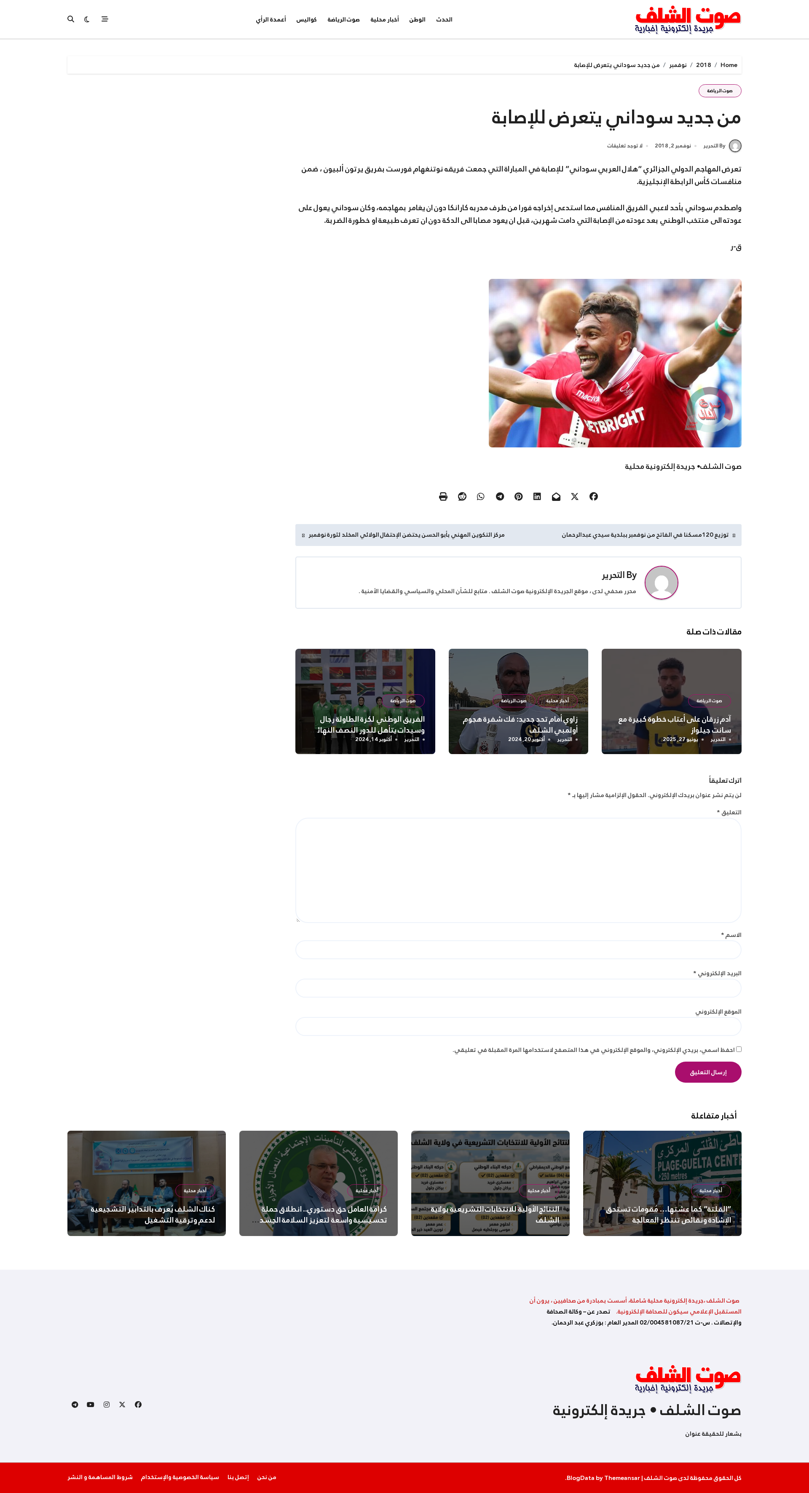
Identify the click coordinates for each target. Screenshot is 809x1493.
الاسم (731, 934)
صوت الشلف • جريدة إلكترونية (647, 1410)
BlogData (581, 1477)
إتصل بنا (238, 1477)
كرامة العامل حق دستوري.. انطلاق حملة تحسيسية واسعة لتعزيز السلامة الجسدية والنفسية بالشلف (320, 1220)
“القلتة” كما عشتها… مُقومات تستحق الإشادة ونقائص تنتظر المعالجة (668, 1214)
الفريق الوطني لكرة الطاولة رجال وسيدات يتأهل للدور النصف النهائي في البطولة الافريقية (367, 730)
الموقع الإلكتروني (718, 1011)
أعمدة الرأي (271, 19)
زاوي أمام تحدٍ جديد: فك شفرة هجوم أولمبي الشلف (520, 724)
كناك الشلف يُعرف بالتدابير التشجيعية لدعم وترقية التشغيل (153, 1214)
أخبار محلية (385, 19)
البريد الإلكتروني (717, 973)
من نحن (266, 1477)
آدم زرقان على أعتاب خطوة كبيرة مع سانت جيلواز (675, 724)
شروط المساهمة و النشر (100, 1477)
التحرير (613, 575)
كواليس (307, 19)
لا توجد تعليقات (625, 146)
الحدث (445, 19)
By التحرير (714, 145)
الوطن (418, 19)
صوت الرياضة (344, 19)
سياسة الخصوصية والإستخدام (180, 1477)
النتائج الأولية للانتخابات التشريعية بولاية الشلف (495, 1214)
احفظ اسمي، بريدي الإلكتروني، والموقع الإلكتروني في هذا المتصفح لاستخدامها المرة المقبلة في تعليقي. (594, 1049)
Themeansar (622, 1477)
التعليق (729, 812)
